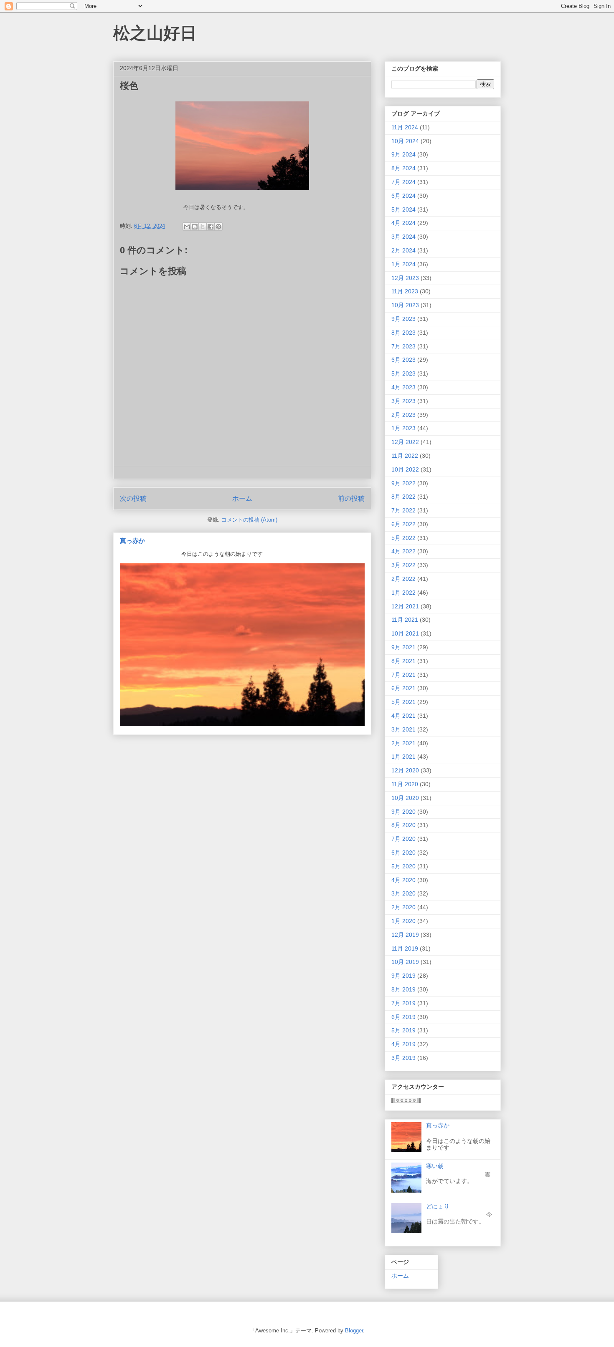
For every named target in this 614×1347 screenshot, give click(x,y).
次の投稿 (133, 498)
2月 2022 (403, 578)
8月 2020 (403, 825)
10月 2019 (405, 962)
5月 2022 (403, 538)
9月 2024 (403, 154)
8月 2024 (403, 168)
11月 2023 (404, 291)
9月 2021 (403, 647)
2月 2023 (403, 414)
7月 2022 (403, 510)
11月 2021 (404, 619)
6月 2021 (403, 688)
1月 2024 (403, 264)
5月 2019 (403, 1030)
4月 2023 (403, 387)
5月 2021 (403, 702)
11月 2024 (404, 127)
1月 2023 (403, 428)
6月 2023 (403, 359)
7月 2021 (403, 674)
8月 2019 (403, 989)
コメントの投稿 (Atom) (249, 520)
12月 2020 (405, 770)
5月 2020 (403, 866)
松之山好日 (155, 33)
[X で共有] (202, 226)
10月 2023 (405, 305)
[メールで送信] (187, 226)
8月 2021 (403, 661)
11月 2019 (404, 948)
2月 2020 (403, 907)
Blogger (354, 1330)
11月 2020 (404, 784)
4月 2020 (403, 880)
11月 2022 (404, 455)
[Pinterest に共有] (218, 226)
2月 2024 (403, 250)
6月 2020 (403, 852)
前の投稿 (351, 498)
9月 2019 (403, 975)
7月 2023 (403, 346)
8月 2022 (403, 496)
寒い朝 (435, 1166)
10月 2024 (405, 141)
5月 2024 (403, 209)
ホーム (242, 498)
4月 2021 (403, 715)
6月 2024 (403, 195)
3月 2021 (403, 729)
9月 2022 (403, 483)
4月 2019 (403, 1044)
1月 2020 (403, 921)
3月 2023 (403, 401)
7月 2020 (403, 838)
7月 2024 (403, 182)
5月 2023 (403, 373)
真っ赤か (132, 540)
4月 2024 (403, 222)
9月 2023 (403, 318)
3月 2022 (403, 565)
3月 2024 (403, 236)
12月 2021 (405, 606)
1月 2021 (403, 756)
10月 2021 (405, 633)
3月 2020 (403, 893)
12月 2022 (405, 442)
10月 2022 (405, 469)
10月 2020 (405, 798)
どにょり (437, 1206)
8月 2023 (403, 332)
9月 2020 (403, 811)
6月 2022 (403, 524)
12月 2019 (405, 934)
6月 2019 (403, 1017)
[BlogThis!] (194, 226)
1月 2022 (403, 592)
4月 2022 (403, 551)
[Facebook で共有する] (210, 226)
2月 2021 (403, 743)
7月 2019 (403, 1003)
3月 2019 (403, 1057)
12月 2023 (405, 278)
